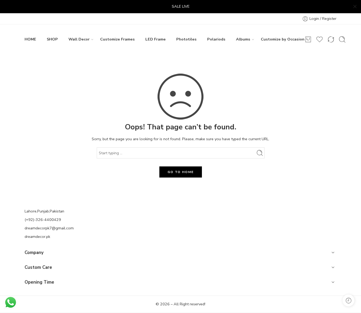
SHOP (52, 39)
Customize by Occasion (282, 39)
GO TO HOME (181, 172)
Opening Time (39, 282)
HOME (30, 39)
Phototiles (186, 39)
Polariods (216, 39)
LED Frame (155, 39)
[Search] (342, 39)
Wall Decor (79, 39)
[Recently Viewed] (348, 300)
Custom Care (38, 267)
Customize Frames (117, 39)
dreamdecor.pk (37, 236)
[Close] (355, 6)
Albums (243, 39)
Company (34, 252)
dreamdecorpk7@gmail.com (49, 228)
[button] (180, 253)
